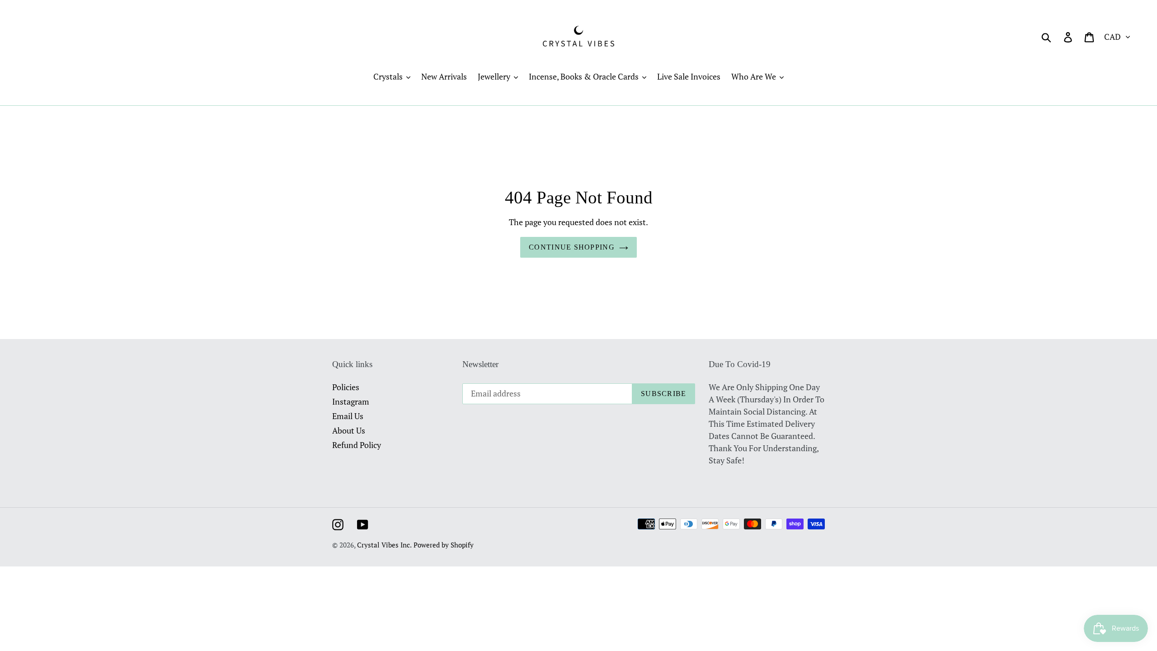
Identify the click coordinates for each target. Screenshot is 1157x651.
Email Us (347, 415)
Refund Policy (356, 444)
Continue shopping (572, 247)
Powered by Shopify (444, 544)
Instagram (350, 401)
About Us (348, 430)
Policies (345, 387)
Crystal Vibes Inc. (384, 544)
